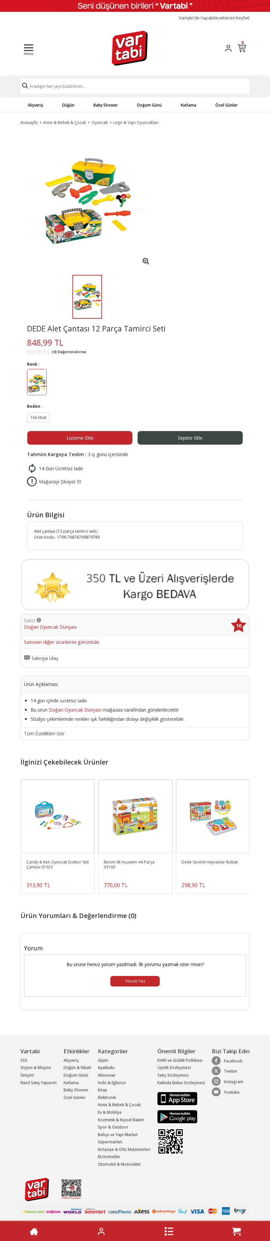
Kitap (102, 1090)
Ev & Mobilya (110, 1112)
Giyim (103, 1060)
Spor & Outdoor (113, 1127)
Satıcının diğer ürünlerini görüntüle (61, 642)
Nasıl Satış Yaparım (38, 1082)
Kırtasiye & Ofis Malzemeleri (124, 1149)
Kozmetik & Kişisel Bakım (121, 1120)
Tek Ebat (38, 417)
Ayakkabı (106, 1067)
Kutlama (188, 105)
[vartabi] (129, 48)
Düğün (68, 105)
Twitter (230, 1071)
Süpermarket (110, 1142)
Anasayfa (29, 122)
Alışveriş (35, 105)
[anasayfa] (34, 1231)
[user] (228, 48)
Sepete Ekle (190, 438)
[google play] (181, 1116)
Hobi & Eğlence (112, 1082)
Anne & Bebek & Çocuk (64, 122)
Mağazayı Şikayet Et (60, 481)
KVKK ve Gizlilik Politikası (179, 1060)
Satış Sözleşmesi (173, 1075)
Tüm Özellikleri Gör (44, 734)
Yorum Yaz (135, 981)
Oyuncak (100, 122)
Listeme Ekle (80, 438)
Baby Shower (106, 105)
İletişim (27, 1075)
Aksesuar (107, 1075)
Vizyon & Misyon (35, 1067)
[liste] (169, 1231)
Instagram (233, 1081)
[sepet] (236, 1231)
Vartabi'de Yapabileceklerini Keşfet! (214, 18)
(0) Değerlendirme (69, 351)
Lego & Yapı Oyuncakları (136, 122)
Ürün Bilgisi (46, 514)
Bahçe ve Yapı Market (118, 1134)
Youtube (232, 1092)
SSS (23, 1060)
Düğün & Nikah (77, 1067)
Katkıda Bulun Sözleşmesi (181, 1082)
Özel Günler (226, 105)
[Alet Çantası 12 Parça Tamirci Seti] (87, 201)
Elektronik (107, 1097)
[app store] (177, 1098)
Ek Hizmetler (109, 1156)
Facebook (233, 1061)
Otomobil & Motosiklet (119, 1164)
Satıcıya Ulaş (45, 658)
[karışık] (36, 383)
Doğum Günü (149, 105)
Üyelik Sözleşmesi (174, 1067)
